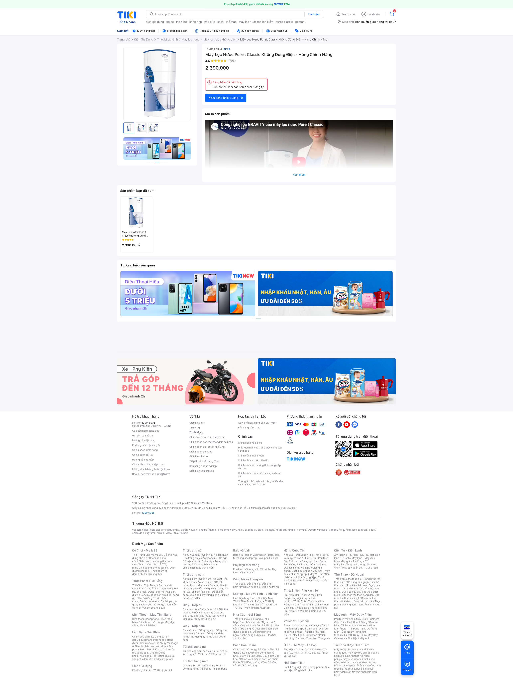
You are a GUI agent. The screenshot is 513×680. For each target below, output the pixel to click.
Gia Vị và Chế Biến (250, 655)
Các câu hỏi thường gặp (146, 430)
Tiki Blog (194, 427)
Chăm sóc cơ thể (149, 643)
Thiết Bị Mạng (253, 604)
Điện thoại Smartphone (145, 618)
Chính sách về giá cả (250, 442)
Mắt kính (265, 569)
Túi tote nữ (204, 654)
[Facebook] (338, 424)
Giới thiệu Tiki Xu (199, 456)
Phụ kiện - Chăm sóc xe (297, 649)
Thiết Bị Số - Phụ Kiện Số (301, 590)
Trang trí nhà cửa (242, 618)
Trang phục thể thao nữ (347, 578)
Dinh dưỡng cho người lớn (153, 567)
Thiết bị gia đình (163, 670)
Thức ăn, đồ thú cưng (151, 604)
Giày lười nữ (212, 615)
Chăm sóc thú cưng (244, 649)
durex (212, 529)
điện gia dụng (155, 21)
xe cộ (170, 21)
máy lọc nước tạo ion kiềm (256, 21)
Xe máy (294, 652)
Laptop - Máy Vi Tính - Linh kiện (256, 593)
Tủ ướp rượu (371, 567)
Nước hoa (145, 655)
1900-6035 (148, 422)
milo (240, 529)
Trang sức (239, 583)
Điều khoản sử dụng (200, 451)
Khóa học (314, 625)
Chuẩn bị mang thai (150, 574)
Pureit (226, 48)
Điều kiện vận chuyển (201, 470)
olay (342, 529)
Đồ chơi (168, 554)
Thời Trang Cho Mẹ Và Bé (147, 554)
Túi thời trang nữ (194, 646)
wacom (312, 529)
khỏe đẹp (195, 21)
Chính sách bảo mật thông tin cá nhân (211, 441)
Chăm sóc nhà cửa (154, 607)
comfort (362, 529)
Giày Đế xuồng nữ (205, 618)
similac (351, 529)
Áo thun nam (190, 578)
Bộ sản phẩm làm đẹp (153, 657)
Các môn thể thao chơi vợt (356, 596)
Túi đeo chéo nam (203, 665)
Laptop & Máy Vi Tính (310, 574)
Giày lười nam (190, 630)
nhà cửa (209, 21)
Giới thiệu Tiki (197, 422)
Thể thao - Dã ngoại (300, 561)
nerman (301, 529)
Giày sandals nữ (202, 612)
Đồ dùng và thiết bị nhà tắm (257, 628)
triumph (269, 529)
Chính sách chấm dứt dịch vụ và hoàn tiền (259, 475)
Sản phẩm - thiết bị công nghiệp (307, 576)
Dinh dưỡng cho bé (150, 564)
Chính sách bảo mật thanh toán (207, 437)
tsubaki (184, 532)
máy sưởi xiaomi (360, 662)
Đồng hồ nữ (253, 583)
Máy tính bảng (148, 625)
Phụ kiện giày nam (200, 636)
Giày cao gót (190, 609)
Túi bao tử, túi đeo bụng (213, 668)
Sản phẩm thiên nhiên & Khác (152, 648)
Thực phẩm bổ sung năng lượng (357, 603)
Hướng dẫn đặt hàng (144, 440)
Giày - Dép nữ (192, 605)
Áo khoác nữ (210, 558)
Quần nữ (207, 554)
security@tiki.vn (160, 474)
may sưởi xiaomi (352, 659)
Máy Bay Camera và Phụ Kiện (356, 636)
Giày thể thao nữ (363, 601)
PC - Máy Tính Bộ (249, 607)
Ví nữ (219, 651)
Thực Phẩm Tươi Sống (147, 581)
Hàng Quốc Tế (294, 550)
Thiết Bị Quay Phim (355, 634)
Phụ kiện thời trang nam (254, 571)
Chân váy (207, 561)
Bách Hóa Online (245, 645)
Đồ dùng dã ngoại (357, 582)
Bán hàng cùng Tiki (249, 427)
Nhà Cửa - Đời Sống (247, 614)
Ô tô (303, 652)
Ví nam (187, 665)
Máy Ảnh (365, 638)
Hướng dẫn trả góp (143, 459)
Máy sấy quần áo (352, 567)
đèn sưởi (351, 649)
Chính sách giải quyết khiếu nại (207, 446)
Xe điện (317, 649)
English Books (303, 670)
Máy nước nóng (356, 564)
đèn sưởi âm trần (350, 671)
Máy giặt (346, 561)
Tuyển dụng (196, 432)
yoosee (333, 529)
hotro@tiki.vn (162, 469)
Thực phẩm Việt (162, 588)
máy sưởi (339, 649)
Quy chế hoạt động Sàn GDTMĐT (257, 422)
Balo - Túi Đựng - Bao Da (355, 628)
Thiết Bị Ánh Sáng (357, 622)
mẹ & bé (181, 21)
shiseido (137, 532)
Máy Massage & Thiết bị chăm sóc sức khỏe (155, 645)
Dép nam (201, 633)
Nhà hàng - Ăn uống (302, 631)
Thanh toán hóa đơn (295, 625)
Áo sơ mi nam (205, 582)
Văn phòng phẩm (313, 667)
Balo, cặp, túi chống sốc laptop (256, 556)
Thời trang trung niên (202, 567)
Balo (235, 554)
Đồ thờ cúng (246, 634)
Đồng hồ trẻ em (271, 586)
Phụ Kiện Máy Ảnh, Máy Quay (351, 618)
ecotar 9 (300, 21)
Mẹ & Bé (305, 567)
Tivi (343, 564)
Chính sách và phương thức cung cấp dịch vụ (259, 467)
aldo (260, 529)
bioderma (223, 529)
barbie (184, 529)
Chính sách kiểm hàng (145, 449)
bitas (372, 529)
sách (220, 21)
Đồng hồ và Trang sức (248, 579)
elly (233, 529)
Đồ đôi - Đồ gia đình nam (209, 588)
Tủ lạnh (345, 558)
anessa (322, 529)
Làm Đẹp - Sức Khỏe (146, 632)
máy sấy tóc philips (359, 652)
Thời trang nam (193, 574)
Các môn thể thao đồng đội (357, 594)
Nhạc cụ (260, 634)
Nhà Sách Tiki (293, 662)
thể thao (231, 21)
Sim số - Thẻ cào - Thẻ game (313, 638)
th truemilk (173, 529)
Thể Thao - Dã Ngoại (349, 574)
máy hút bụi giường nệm (355, 664)
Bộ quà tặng (250, 665)
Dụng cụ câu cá (351, 591)
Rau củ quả (144, 588)
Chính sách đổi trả (142, 454)
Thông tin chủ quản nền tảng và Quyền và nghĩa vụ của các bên (260, 483)
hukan (160, 532)
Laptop (265, 607)
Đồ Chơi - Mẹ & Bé (144, 550)
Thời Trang (314, 554)
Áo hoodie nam (199, 585)
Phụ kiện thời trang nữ (245, 569)
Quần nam (205, 578)
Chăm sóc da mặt (142, 636)
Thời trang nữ (192, 550)
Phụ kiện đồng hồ (250, 586)
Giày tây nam (207, 630)
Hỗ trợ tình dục (161, 655)
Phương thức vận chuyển (146, 445)
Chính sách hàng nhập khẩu (148, 464)
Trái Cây (137, 585)
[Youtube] (346, 424)
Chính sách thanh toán (251, 455)
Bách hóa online (301, 570)
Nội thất (250, 625)
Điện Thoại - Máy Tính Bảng (151, 614)
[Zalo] (354, 424)
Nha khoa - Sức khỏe (305, 634)
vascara (136, 529)
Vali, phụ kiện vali (269, 558)
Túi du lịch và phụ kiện (253, 554)
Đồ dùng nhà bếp (142, 670)
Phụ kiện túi (219, 654)
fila (176, 532)
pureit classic (284, 21)
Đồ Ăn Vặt (245, 659)
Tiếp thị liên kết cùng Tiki (204, 461)
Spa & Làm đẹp (308, 628)
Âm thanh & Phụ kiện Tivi (348, 554)
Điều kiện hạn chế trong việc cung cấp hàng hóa (260, 449)
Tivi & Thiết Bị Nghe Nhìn (304, 579)
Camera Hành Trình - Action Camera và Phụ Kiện (356, 625)
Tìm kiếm (313, 14)
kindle (291, 529)
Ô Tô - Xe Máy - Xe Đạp (300, 645)
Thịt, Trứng (150, 585)
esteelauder (157, 529)
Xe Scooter (314, 652)
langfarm (149, 532)
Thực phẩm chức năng (152, 639)
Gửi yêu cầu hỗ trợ (142, 435)
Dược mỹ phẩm (164, 659)
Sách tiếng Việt (292, 667)
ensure (203, 529)
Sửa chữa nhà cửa (250, 622)
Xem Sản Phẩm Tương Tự (226, 97)
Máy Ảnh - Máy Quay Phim (353, 614)
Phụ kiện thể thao (357, 585)
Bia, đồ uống (145, 598)
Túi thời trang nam (195, 661)
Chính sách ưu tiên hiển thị (253, 460)
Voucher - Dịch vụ (296, 621)
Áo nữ (186, 554)
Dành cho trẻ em (149, 601)
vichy (169, 532)
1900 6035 (148, 512)
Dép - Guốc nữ (208, 609)
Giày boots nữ (196, 615)
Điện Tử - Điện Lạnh (348, 550)
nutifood (281, 529)
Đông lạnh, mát (156, 591)
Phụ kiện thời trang (246, 565)
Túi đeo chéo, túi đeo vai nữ (199, 651)
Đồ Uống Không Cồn (254, 662)
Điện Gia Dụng (142, 666)
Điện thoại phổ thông (151, 622)
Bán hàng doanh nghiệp (203, 466)
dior (145, 529)
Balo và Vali (241, 550)
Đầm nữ (195, 554)
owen (193, 529)
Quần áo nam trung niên (203, 594)
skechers (250, 529)
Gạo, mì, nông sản (150, 594)
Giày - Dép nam (194, 625)
